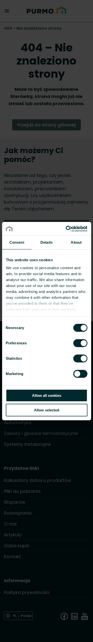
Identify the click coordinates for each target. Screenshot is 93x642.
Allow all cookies (46, 395)
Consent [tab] (16, 242)
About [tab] (76, 242)
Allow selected (46, 410)
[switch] (80, 343)
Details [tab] (46, 242)
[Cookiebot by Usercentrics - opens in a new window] (66, 229)
